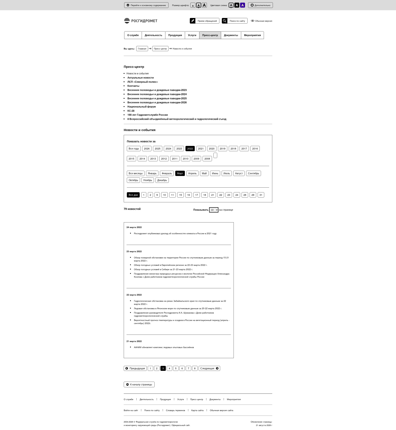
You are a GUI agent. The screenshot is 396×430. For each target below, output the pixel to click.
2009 (196, 158)
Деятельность (153, 35)
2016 (255, 148)
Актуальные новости (140, 77)
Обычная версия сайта (221, 410)
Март (180, 173)
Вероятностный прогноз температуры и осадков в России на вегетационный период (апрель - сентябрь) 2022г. (182, 321)
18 (204, 195)
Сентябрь (253, 173)
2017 (244, 148)
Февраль (167, 173)
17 (196, 195)
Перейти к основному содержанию (148, 5)
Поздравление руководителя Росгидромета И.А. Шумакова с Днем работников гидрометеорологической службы (174, 314)
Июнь (215, 173)
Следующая (207, 368)
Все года (134, 148)
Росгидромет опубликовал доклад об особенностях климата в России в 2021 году (175, 233)
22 (220, 195)
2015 (131, 158)
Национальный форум (141, 106)
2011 (175, 158)
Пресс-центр (210, 35)
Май (204, 173)
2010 (185, 158)
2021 (201, 148)
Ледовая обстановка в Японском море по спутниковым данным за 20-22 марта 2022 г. (178, 308)
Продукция (175, 35)
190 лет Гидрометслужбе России (147, 114)
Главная (142, 48)
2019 (222, 148)
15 (180, 195)
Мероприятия (252, 35)
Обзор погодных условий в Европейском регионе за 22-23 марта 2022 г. (170, 264)
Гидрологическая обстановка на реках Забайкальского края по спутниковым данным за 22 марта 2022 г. (180, 302)
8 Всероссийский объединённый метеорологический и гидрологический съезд (176, 119)
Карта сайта (197, 410)
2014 (142, 158)
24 (236, 195)
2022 (190, 148)
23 (228, 195)
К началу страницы (141, 384)
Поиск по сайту (237, 20)
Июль (227, 173)
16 (188, 195)
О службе (133, 35)
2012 (164, 158)
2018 (233, 148)
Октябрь (133, 180)
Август (239, 173)
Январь (152, 173)
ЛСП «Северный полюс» (142, 81)
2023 (179, 148)
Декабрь (162, 180)
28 (244, 195)
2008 (207, 158)
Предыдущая (137, 368)
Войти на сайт (131, 410)
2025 (157, 148)
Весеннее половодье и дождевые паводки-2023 (157, 90)
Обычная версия (263, 20)
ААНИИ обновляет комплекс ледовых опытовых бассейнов (164, 347)
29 (253, 195)
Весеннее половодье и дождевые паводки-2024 (157, 94)
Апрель (192, 173)
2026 (147, 148)
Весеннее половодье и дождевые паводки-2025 (157, 98)
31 (261, 195)
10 (164, 195)
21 (212, 195)
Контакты (133, 86)
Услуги (192, 35)
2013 (153, 158)
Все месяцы (136, 173)
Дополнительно (262, 5)
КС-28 (130, 110)
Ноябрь (147, 180)
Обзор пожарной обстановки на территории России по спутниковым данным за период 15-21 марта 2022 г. (181, 259)
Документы (231, 35)
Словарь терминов (175, 410)
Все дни (133, 195)
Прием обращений (207, 20)
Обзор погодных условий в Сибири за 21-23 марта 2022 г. (163, 269)
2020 (212, 148)
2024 (168, 148)
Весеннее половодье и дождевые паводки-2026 (157, 102)
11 (172, 195)
